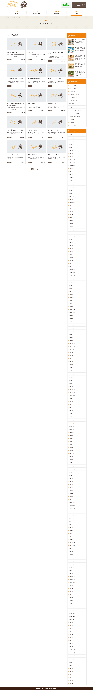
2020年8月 (72, 355)
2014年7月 (72, 518)
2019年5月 (72, 374)
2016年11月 (72, 453)
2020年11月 (72, 346)
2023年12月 (72, 233)
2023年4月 (72, 257)
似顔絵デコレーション (74, 116)
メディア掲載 (72, 125)
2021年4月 (72, 331)
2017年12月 (72, 426)
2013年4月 (72, 564)
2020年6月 (72, 361)
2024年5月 (72, 217)
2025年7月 (72, 174)
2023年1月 (72, 266)
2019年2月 (72, 383)
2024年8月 (72, 208)
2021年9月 (72, 315)
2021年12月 (72, 306)
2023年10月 (72, 239)
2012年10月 (72, 582)
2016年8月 (72, 456)
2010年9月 (72, 659)
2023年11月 (72, 236)
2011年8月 (71, 625)
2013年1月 (72, 573)
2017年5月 (72, 447)
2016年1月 (72, 466)
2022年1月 (72, 303)
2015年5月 (72, 487)
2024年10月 (72, 202)
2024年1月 (72, 230)
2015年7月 (72, 481)
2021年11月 (72, 309)
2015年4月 (72, 490)
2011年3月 (71, 640)
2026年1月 (72, 156)
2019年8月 (72, 364)
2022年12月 (72, 269)
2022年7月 (72, 285)
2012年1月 (72, 610)
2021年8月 (72, 318)
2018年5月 (72, 410)
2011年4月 (71, 637)
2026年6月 (72, 141)
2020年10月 (72, 349)
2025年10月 (72, 165)
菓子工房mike (72, 104)
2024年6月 (72, 214)
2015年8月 (72, 478)
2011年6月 (71, 631)
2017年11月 (72, 429)
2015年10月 (72, 472)
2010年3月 (72, 677)
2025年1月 (72, 193)
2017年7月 (72, 441)
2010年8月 (72, 662)
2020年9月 (72, 352)
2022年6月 (72, 288)
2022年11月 (72, 272)
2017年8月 (72, 438)
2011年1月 (71, 646)
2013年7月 (72, 554)
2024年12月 (72, 196)
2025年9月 (72, 168)
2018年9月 (72, 398)
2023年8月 (72, 245)
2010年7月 (72, 665)
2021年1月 (72, 340)
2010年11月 (72, 653)
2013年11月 (72, 542)
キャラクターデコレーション (76, 113)
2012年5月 (72, 597)
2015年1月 (72, 499)
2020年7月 (72, 358)
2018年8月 (72, 401)
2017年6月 (72, 444)
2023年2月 (72, 263)
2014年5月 (72, 524)
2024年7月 (72, 211)
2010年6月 (72, 668)
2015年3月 (72, 493)
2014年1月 (72, 536)
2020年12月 (72, 343)
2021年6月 (72, 325)
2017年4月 (72, 450)
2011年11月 (72, 616)
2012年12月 (72, 576)
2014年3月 (72, 530)
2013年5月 (72, 561)
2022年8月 (72, 282)
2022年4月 (72, 294)
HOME (8, 17)
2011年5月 (71, 634)
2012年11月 (72, 579)
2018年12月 (72, 389)
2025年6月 (72, 177)
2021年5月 (72, 328)
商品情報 (71, 122)
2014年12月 (72, 502)
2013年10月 (72, 545)
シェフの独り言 (73, 97)
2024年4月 (72, 220)
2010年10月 (72, 656)
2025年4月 (72, 184)
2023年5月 (72, 254)
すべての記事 (72, 85)
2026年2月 (72, 153)
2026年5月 (72, 144)
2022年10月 (72, 276)
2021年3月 (72, 334)
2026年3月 (72, 150)
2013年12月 (72, 539)
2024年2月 (72, 226)
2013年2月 (72, 570)
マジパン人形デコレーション (76, 110)
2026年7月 (72, 138)
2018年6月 (72, 407)
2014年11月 (72, 505)
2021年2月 (72, 337)
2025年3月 (72, 187)
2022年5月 (72, 291)
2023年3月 (72, 260)
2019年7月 (72, 367)
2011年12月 (72, 613)
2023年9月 (72, 242)
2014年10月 (72, 508)
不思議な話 (72, 91)
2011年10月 (72, 619)
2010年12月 (72, 650)
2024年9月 (72, 205)
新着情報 (71, 119)
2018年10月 (72, 395)
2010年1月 (72, 683)
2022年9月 (72, 279)
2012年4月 (72, 600)
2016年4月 (72, 462)
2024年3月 (72, 223)
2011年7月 (71, 628)
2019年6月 (72, 371)
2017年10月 (72, 432)
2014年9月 (72, 512)
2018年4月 (72, 413)
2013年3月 (72, 567)
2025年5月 (72, 181)
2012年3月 (72, 604)
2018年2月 (72, 420)
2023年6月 (72, 251)
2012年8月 (72, 588)
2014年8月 (72, 515)
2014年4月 (72, 527)
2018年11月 (72, 392)
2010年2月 (72, 680)
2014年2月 (72, 533)
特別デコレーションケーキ (76, 94)
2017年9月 (72, 435)
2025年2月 (72, 190)
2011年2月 (71, 643)
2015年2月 (72, 496)
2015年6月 (72, 484)
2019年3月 (72, 380)
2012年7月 (72, 591)
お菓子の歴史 (72, 88)
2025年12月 (72, 159)
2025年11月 (72, 162)
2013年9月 (72, 548)
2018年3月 (72, 417)
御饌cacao (72, 107)
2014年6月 (72, 521)
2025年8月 (72, 171)
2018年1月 (72, 423)
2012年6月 (72, 594)
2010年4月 (72, 674)
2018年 (14, 17)
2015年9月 (72, 475)
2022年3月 (72, 297)
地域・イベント (73, 100)
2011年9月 (71, 622)
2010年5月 (72, 671)
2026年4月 (72, 147)
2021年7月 (72, 322)
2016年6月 (72, 459)
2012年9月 (72, 585)
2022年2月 (72, 300)
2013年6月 (72, 558)
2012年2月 (72, 607)
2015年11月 (72, 469)
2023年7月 (72, 248)
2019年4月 (72, 377)
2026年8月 (72, 135)
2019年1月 (72, 386)
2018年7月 (72, 404)
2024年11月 (72, 199)
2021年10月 (72, 312)
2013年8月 (72, 551)
